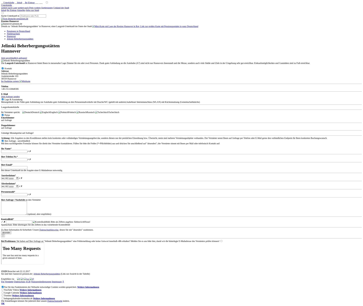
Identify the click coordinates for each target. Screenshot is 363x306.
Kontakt (10, 68)
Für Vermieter (7, 281)
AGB (28, 281)
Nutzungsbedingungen (41, 281)
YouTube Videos (11, 290)
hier (153, 241)
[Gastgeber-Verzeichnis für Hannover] (14, 18)
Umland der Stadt (61, 8)
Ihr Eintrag (29, 2)
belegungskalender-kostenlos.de (18, 298)
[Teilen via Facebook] (18, 279)
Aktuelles (21, 10)
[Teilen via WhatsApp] (26, 279)
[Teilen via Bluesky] (22, 279)
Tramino (7, 295)
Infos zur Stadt (32, 10)
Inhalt (18, 2)
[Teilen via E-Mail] (32, 279)
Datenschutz (19, 281)
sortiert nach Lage (9, 8)
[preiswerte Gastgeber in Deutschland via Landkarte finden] (145, 26)
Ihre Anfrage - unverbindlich (20, 141)
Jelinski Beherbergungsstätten (47, 274)
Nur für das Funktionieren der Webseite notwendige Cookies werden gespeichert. (40, 287)
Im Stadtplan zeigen (10, 81)
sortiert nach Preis (26, 8)
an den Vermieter (21, 200)
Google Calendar (11, 293)
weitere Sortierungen (43, 8)
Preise (9, 115)
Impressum (57, 281)
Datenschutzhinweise (48, 230)
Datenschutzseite (54, 301)
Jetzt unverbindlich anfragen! (14, 58)
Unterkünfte (7, 2)
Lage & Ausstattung (16, 99)
